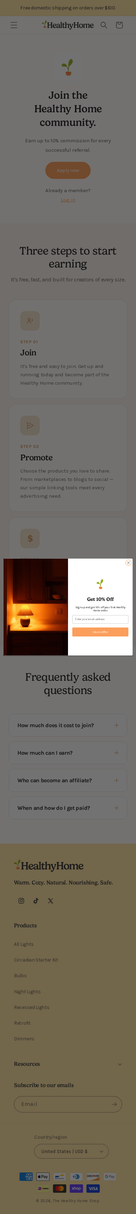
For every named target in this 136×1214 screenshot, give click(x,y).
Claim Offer (100, 632)
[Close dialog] (128, 563)
